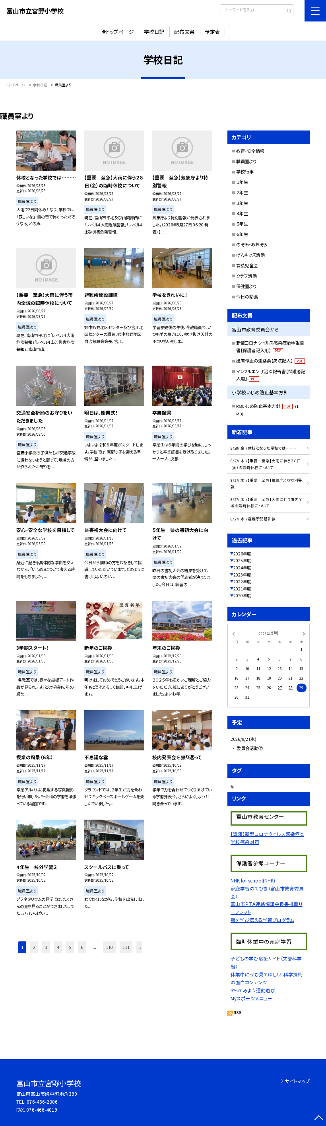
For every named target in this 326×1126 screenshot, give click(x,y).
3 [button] (46, 947)
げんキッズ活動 (250, 254)
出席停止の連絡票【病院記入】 (269, 360)
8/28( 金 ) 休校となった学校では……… (264, 448)
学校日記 (154, 31)
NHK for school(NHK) (253, 880)
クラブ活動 (246, 276)
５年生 (242, 223)
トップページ (120, 31)
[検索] (286, 11)
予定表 (212, 31)
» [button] (140, 947)
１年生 (242, 182)
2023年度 (242, 575)
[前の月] (233, 633)
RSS (237, 1012)
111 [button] (126, 947)
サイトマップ (297, 1080)
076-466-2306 (42, 1101)
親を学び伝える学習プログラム (262, 919)
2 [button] (34, 947)
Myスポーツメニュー (251, 998)
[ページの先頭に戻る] (318, 1118)
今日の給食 (247, 296)
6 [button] (82, 947)
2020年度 (242, 595)
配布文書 (184, 31)
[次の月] (304, 633)
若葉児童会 (247, 265)
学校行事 (245, 171)
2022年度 (242, 581)
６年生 (242, 234)
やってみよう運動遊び (253, 990)
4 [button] (58, 947)
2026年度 (242, 554)
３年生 (242, 203)
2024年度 (242, 568)
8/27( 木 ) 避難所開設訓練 (253, 519)
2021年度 (242, 589)
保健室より (246, 286)
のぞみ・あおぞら (252, 244)
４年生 (242, 213)
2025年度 (242, 560)
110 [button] (109, 947)
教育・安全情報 (250, 151)
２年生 (242, 192)
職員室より (246, 161)
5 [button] (70, 947)
